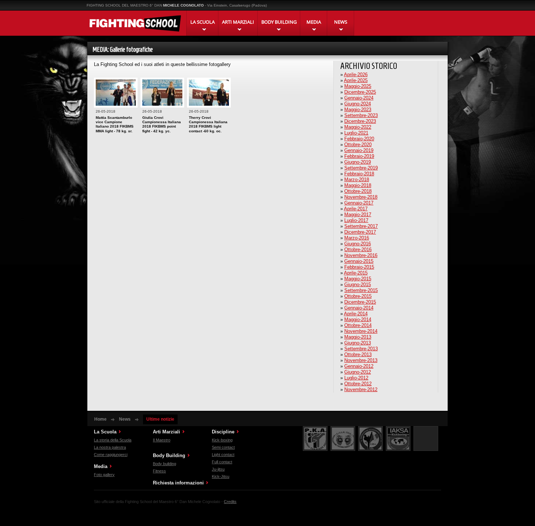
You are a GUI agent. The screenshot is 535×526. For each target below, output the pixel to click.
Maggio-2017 (357, 214)
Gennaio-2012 (358, 366)
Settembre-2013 (361, 348)
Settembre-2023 (361, 115)
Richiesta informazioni (178, 483)
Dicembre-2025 (360, 92)
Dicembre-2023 (360, 121)
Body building (164, 463)
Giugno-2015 (357, 284)
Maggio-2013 (357, 337)
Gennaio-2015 (358, 261)
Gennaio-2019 (358, 150)
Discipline (223, 432)
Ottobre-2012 (358, 383)
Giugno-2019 (357, 162)
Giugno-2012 (357, 372)
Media (100, 466)
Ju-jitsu (218, 469)
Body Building (169, 455)
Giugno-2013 (357, 343)
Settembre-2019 (361, 168)
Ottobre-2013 (358, 354)
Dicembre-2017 (360, 232)
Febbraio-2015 (359, 267)
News (125, 419)
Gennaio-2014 (358, 308)
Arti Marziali (166, 432)
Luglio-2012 (356, 378)
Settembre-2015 (361, 290)
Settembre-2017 (361, 226)
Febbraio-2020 (359, 138)
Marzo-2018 (356, 179)
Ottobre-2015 (358, 296)
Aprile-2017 (356, 208)
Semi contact (223, 447)
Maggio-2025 (357, 86)
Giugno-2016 (357, 243)
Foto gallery (104, 474)
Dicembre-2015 (360, 302)
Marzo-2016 (356, 238)
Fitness (159, 471)
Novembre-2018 (360, 197)
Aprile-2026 (356, 74)
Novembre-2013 (360, 360)
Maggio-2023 (357, 109)
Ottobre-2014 (358, 325)
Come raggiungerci (110, 454)
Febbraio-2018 (359, 173)
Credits (230, 501)
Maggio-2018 (357, 185)
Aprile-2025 (356, 80)
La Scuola (105, 432)
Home (100, 419)
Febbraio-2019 (359, 156)
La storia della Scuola (112, 440)
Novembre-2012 (360, 389)
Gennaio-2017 (358, 203)
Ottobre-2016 (358, 249)
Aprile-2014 (356, 313)
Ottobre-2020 (358, 144)
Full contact (222, 462)
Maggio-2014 (357, 319)
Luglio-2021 (356, 133)
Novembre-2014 (360, 331)
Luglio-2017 (356, 220)
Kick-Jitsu (220, 476)
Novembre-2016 (360, 255)
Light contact (223, 454)
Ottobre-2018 (358, 191)
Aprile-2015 (356, 273)
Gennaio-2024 (358, 98)
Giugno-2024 (357, 103)
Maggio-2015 (357, 278)
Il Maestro (161, 440)
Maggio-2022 (357, 127)
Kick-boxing (222, 440)
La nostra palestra (110, 447)
